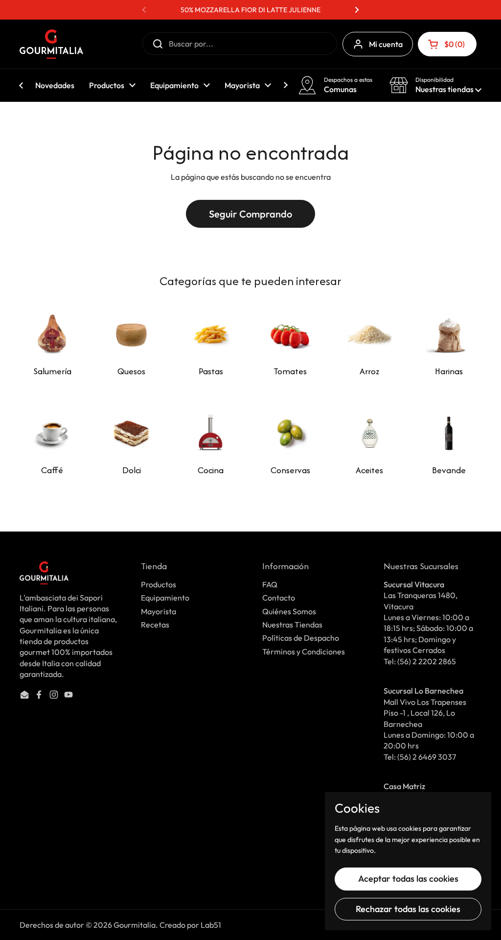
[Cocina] (210, 433)
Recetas (155, 624)
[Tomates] (290, 334)
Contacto (278, 598)
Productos (158, 584)
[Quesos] (131, 334)
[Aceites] (369, 433)
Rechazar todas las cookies (408, 909)
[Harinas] (449, 334)
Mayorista (158, 611)
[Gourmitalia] (51, 44)
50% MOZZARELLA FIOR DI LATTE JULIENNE (250, 9)
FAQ (269, 584)
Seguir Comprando (250, 214)
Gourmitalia (135, 925)
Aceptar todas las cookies (408, 878)
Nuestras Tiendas (292, 624)
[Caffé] (52, 433)
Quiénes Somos (289, 611)
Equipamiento (165, 598)
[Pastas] (210, 334)
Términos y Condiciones (303, 651)
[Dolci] (131, 433)
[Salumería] (52, 334)
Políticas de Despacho (300, 638)
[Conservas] (290, 433)
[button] (447, 44)
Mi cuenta (386, 44)
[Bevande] (449, 433)
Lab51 (211, 925)
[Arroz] (369, 334)
